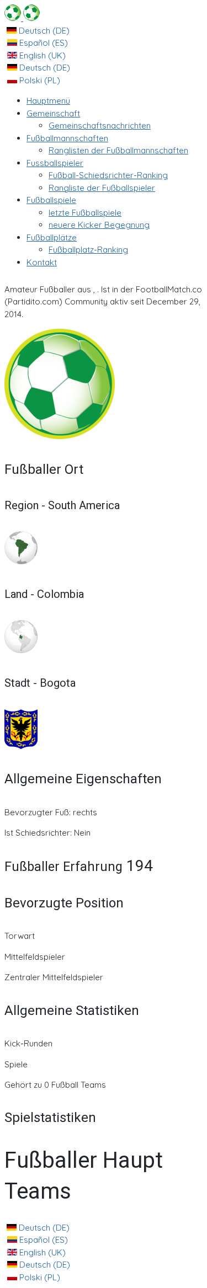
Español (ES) (42, 43)
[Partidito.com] (22, 18)
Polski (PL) (38, 80)
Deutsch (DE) (43, 30)
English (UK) (41, 55)
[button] (53, 113)
